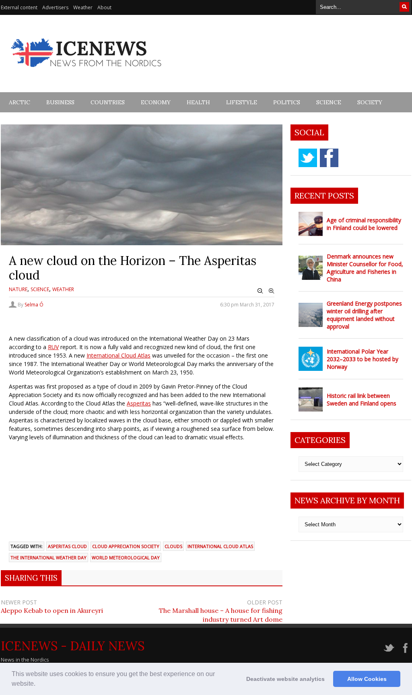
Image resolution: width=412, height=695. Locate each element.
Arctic (19, 102)
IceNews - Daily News (72, 646)
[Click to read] (311, 224)
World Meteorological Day (126, 557)
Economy (156, 102)
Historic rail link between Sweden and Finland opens (361, 399)
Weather (83, 7)
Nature (18, 289)
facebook (329, 158)
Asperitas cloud (67, 546)
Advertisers (55, 7)
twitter (308, 158)
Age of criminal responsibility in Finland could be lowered (364, 224)
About (104, 7)
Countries (108, 102)
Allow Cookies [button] (367, 679)
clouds (173, 546)
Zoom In (271, 291)
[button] (38, 684)
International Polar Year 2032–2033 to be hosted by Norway (362, 359)
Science (328, 102)
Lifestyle (241, 102)
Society (369, 102)
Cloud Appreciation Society (125, 546)
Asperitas (139, 403)
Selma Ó (34, 304)
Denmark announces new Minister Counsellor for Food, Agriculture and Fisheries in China (365, 267)
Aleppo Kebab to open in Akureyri (52, 610)
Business (60, 102)
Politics (286, 102)
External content (19, 7)
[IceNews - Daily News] (87, 71)
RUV (53, 347)
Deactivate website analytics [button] (285, 679)
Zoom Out (260, 291)
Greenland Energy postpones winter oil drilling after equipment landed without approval (364, 315)
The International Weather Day (48, 557)
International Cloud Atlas (118, 355)
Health (198, 102)
